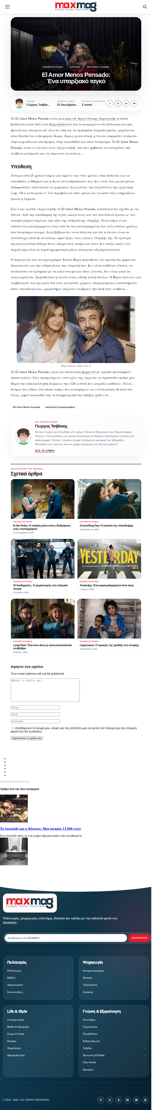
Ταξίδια (87, 1048)
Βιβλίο (11, 977)
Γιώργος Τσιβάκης (51, 426)
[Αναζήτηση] (145, 7)
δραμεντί (89, 372)
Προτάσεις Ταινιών (98, 67)
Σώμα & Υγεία (15, 1033)
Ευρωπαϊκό (57, 124)
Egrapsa (88, 1069)
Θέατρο (87, 977)
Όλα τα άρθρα (45, 450)
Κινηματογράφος (53, 67)
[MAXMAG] (76, 7)
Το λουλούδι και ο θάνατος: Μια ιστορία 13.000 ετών (40, 829)
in (126, 103)
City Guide (89, 1062)
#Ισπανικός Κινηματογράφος (60, 407)
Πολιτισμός (14, 970)
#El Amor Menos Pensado (26, 407)
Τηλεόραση (90, 984)
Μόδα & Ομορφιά (18, 1026)
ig (127, 1100)
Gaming (88, 992)
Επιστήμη (89, 1019)
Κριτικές (75, 67)
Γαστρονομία (15, 1019)
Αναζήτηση (139, 938)
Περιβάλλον (90, 1033)
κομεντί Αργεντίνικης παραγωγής (90, 118)
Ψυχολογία (14, 1048)
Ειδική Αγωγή (91, 1041)
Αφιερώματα (15, 984)
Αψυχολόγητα (16, 1055)
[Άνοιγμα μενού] (7, 7)
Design (11, 1041)
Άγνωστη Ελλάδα (94, 1055)
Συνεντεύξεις (15, 992)
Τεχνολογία (90, 1026)
